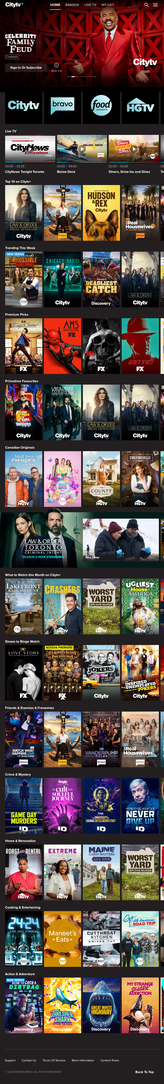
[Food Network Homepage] (101, 105)
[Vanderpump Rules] (101, 739)
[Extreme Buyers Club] (62, 872)
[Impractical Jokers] (101, 673)
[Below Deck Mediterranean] (62, 213)
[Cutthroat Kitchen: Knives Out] (101, 939)
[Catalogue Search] (146, 4)
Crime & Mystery (18, 774)
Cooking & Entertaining (22, 907)
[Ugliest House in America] (140, 606)
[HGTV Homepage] (140, 105)
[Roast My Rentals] (23, 872)
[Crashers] (62, 606)
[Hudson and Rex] (101, 213)
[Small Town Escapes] (23, 479)
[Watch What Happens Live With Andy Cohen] (23, 739)
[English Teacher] (23, 346)
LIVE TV (90, 5)
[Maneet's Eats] (62, 939)
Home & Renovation (20, 841)
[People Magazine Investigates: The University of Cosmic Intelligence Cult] (101, 806)
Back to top (144, 1072)
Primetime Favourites (21, 381)
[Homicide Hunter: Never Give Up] (140, 806)
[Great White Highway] (101, 1005)
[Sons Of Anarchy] (101, 346)
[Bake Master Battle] (62, 479)
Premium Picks (16, 314)
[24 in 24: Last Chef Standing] (23, 939)
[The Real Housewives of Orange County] (140, 213)
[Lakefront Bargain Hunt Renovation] (23, 606)
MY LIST (107, 5)
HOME (55, 5)
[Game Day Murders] (23, 806)
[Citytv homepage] (23, 105)
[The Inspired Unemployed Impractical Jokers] (140, 673)
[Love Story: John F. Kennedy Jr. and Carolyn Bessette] (23, 673)
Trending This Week (20, 248)
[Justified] (140, 346)
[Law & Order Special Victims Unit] (23, 213)
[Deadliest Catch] (101, 279)
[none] (10, 1060)
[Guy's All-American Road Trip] (140, 939)
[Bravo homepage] (62, 105)
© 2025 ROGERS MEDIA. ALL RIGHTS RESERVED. (33, 1072)
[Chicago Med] (62, 279)
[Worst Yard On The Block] (101, 606)
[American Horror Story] (62, 346)
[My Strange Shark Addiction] (140, 1005)
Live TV (10, 131)
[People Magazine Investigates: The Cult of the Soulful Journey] (62, 806)
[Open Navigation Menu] (155, 4)
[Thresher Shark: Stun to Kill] (62, 1005)
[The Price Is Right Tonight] (23, 412)
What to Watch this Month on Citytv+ (33, 575)
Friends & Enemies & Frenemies (29, 708)
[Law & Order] (140, 279)
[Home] (14, 4)
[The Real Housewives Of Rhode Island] (140, 739)
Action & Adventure (20, 974)
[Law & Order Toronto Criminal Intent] (62, 412)
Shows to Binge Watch (22, 641)
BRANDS (72, 5)
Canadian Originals (20, 447)
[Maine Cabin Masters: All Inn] (101, 872)
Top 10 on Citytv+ (18, 181)
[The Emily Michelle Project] (140, 479)
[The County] (101, 479)
